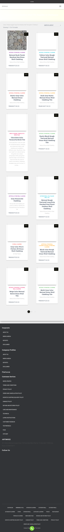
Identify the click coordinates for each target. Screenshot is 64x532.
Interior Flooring (31, 507)
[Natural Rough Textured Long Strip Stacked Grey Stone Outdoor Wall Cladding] (47, 183)
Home (4, 24)
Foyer (19, 511)
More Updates (7, 381)
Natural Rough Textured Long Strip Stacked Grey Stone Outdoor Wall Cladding (47, 204)
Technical (6, 413)
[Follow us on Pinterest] (14, 455)
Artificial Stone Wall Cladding (17, 196)
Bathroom (10, 507)
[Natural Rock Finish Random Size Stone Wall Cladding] (17, 40)
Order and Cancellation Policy (12, 393)
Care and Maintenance (10, 409)
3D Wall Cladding (17, 244)
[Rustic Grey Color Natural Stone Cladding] (17, 80)
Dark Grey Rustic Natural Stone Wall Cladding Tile (47, 98)
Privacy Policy (7, 389)
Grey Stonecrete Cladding (17, 200)
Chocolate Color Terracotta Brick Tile (17, 139)
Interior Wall (27, 511)
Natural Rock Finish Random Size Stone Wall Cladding (17, 57)
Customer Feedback (9, 421)
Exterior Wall (42, 507)
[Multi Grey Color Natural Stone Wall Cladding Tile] (47, 275)
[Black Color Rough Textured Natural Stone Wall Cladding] (47, 231)
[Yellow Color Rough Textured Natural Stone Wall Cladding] (47, 40)
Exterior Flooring (10, 511)
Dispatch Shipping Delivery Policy (13, 397)
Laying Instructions (9, 417)
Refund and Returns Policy (11, 405)
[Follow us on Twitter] (9, 455)
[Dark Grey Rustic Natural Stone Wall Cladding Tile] (47, 80)
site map (5, 434)
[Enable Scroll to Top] (61, 529)
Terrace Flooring (18, 515)
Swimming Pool (20, 507)
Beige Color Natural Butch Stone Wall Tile (17, 293)
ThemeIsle (37, 528)
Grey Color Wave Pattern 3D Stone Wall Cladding (17, 249)
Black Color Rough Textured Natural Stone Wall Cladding (47, 252)
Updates (32, 1)
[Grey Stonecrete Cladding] (17, 183)
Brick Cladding (13, 133)
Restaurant (55, 511)
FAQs (4, 430)
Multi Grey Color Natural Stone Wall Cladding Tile (47, 292)
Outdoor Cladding (38, 511)
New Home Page (30, 515)
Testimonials (7, 426)
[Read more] (24, 169)
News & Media (7, 336)
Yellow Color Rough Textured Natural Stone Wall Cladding (47, 57)
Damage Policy (7, 401)
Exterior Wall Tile (45, 196)
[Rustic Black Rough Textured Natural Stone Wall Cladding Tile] (47, 121)
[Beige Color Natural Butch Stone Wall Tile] (17, 275)
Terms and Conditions (9, 385)
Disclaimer (6, 344)
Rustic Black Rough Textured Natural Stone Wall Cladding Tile (47, 139)
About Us (5, 332)
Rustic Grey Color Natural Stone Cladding (17, 98)
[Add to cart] (24, 65)
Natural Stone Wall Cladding (17, 52)
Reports (5, 340)
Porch (48, 511)
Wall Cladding (17, 289)
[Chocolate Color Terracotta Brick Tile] (17, 121)
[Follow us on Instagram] (18, 455)
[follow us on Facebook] (4, 455)
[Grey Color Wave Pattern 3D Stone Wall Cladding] (17, 231)
